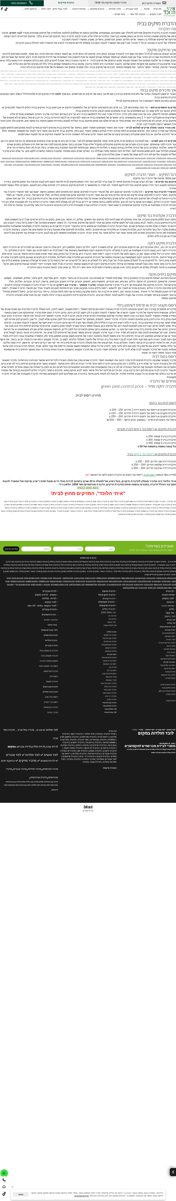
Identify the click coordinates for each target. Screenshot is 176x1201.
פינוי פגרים (120, 14)
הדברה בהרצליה (90, 564)
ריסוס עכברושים (25, 785)
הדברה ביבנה (77, 564)
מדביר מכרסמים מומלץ (167, 626)
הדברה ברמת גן (14, 568)
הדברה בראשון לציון (135, 561)
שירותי (171, 605)
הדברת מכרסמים (88, 558)
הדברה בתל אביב (118, 561)
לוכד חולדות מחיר (111, 709)
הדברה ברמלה (44, 568)
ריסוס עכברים (112, 654)
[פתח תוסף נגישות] (173, 1172)
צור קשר (170, 613)
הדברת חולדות (112, 632)
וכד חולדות (170, 623)
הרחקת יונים (30, 9)
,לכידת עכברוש (15, 781)
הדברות (170, 602)
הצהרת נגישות (110, 768)
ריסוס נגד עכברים (169, 662)
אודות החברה (168, 595)
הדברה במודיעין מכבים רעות (28, 564)
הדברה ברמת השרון (29, 568)
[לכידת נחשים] (38, 760)
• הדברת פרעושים (108, 605)
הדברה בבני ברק (13, 561)
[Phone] (4, 1180)
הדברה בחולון (54, 561)
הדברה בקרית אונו (89, 568)
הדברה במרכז (164, 568)
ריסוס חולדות (36, 785)
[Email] (4, 1187)
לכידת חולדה (38, 747)
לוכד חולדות (115, 9)
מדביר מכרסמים (50, 769)
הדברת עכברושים (50, 686)
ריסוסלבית (149, 561)
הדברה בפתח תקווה (70, 561)
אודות (147, 9)
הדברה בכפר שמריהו (50, 564)
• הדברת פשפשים (107, 602)
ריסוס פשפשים (13, 785)
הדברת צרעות (108, 591)
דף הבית (157, 9)
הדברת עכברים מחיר (109, 702)
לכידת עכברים (49, 591)
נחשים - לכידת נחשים (45, 595)
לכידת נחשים (48, 761)
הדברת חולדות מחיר (110, 706)
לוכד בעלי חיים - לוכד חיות (54, 9)
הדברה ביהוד (65, 564)
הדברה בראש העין (73, 568)
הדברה (134, 729)
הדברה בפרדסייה (123, 568)
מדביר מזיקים (27, 760)
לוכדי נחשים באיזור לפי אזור (41, 606)
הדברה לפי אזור (137, 14)
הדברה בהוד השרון (106, 564)
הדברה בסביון (137, 568)
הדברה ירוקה (161, 561)
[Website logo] (169, 11)
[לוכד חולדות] (5, 755)
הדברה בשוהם (162, 571)
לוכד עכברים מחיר (110, 712)
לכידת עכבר (52, 747)
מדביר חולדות (34, 769)
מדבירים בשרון (151, 574)
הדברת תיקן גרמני (106, 595)
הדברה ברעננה (41, 561)
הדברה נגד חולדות (50, 691)
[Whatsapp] (4, 1173)
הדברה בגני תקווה (122, 564)
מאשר (20, 1194)
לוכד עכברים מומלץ (49, 630)
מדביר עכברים (20, 769)
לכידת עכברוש (24, 747)
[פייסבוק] (2, 9)
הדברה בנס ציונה (151, 568)
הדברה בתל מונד (148, 571)
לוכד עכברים (132, 9)
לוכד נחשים (155, 14)
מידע (171, 609)
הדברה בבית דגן (28, 561)
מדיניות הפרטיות (81, 1195)
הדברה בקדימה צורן (106, 568)
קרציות (106, 598)
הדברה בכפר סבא (102, 561)
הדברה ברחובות (58, 568)
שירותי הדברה (78, 9)
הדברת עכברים (170, 630)
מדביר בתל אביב (120, 571)
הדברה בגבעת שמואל (140, 564)
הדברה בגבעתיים (87, 561)
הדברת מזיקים (97, 9)
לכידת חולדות (49, 598)
